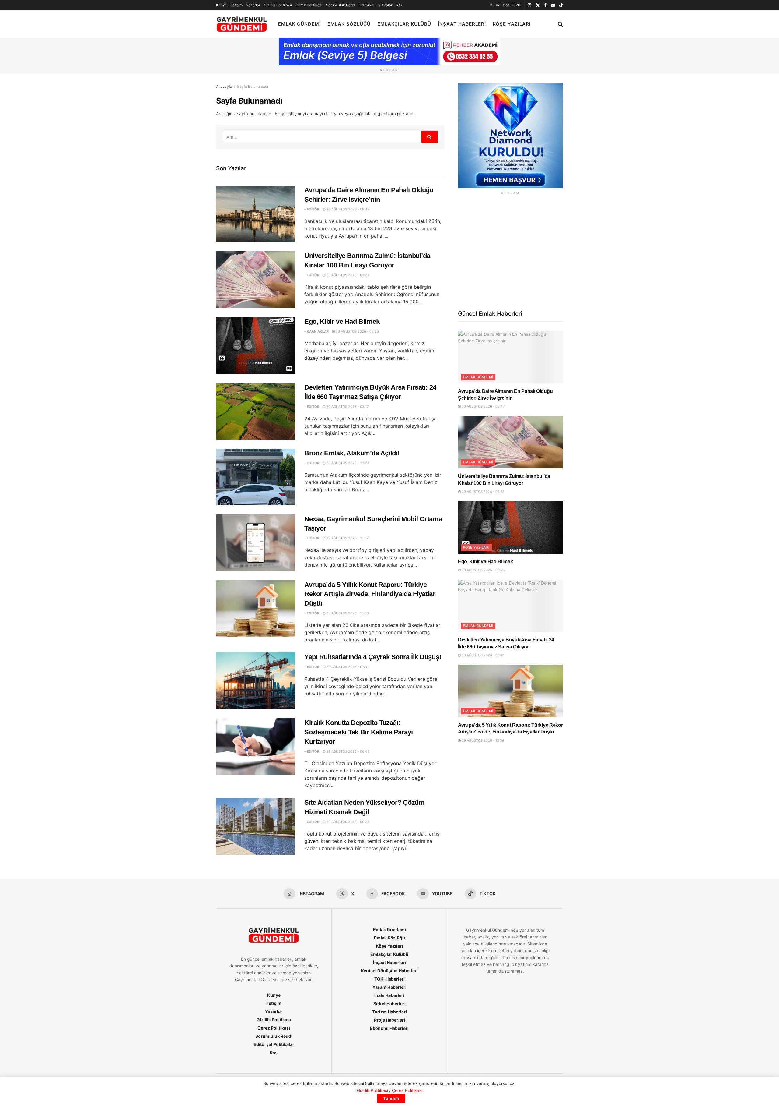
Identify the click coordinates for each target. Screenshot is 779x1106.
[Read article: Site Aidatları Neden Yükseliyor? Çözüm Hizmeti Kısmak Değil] (255, 826)
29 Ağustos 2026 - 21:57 (347, 538)
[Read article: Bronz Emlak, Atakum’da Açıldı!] (255, 477)
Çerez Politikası (308, 5)
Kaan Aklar (318, 331)
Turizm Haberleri (389, 1011)
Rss (399, 5)
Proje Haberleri (389, 1020)
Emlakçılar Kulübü (404, 24)
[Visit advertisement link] (510, 135)
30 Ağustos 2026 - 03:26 (357, 331)
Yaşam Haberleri (389, 987)
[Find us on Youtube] (553, 5)
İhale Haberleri (389, 995)
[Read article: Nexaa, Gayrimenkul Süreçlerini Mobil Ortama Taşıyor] (255, 542)
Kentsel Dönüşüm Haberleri (389, 970)
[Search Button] (560, 24)
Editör (313, 209)
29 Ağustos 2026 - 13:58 (347, 613)
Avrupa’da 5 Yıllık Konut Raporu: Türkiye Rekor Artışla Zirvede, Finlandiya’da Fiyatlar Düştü (369, 594)
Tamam (391, 1098)
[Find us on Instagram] (529, 5)
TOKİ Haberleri (389, 978)
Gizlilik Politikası (278, 5)
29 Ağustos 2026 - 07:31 (347, 667)
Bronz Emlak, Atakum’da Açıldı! (352, 453)
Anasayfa (224, 86)
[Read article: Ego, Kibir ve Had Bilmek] (255, 345)
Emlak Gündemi (299, 24)
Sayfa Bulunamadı (252, 86)
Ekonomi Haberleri (389, 1028)
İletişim (237, 5)
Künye (221, 5)
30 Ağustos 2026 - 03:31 (347, 275)
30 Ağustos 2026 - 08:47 (347, 209)
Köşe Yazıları (512, 24)
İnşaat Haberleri (462, 24)
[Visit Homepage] (241, 24)
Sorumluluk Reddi (341, 5)
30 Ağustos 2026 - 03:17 (347, 407)
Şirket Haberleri (389, 1003)
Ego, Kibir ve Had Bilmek (341, 321)
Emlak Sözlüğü (349, 24)
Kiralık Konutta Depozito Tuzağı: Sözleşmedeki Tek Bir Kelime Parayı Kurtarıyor (358, 732)
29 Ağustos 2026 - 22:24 (347, 463)
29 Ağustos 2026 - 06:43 (347, 751)
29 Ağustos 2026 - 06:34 (347, 822)
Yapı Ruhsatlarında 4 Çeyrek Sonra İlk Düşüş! (372, 657)
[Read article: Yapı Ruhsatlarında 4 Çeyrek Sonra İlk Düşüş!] (255, 680)
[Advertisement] (510, 251)
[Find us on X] (538, 5)
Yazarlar (253, 5)
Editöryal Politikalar (375, 5)
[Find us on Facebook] (545, 5)
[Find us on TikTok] (561, 5)
